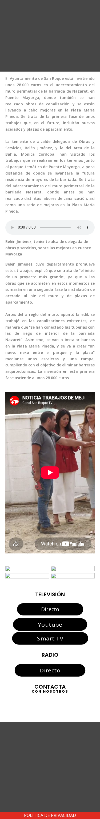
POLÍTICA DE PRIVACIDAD (50, 815)
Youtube (50, 624)
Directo (50, 609)
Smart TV (50, 638)
